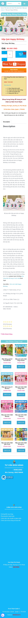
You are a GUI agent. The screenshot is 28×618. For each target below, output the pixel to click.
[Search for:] (13, 3)
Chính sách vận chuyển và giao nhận (11, 518)
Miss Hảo (9, 470)
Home (2, 8)
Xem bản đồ (7, 85)
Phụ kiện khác (18, 8)
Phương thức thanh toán (7, 516)
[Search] (19, 3)
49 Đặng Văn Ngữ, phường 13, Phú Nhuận (14, 105)
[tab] (7, 122)
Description (6, 121)
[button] (24, 3)
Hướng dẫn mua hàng (7, 514)
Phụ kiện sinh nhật (9, 8)
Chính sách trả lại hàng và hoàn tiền (11, 520)
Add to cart (7, 366)
